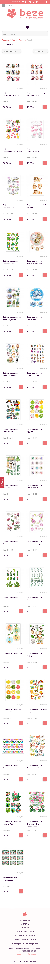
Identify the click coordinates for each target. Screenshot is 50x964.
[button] (10, 5)
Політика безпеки (25, 931)
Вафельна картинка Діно (12, 653)
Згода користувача (25, 935)
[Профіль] (24, 23)
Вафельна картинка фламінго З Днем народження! (34, 824)
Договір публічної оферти (24, 943)
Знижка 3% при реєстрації (23, 2)
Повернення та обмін (25, 939)
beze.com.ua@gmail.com (27, 954)
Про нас (25, 927)
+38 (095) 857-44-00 (27, 951)
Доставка (25, 920)
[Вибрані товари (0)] (27, 27)
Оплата (25, 923)
